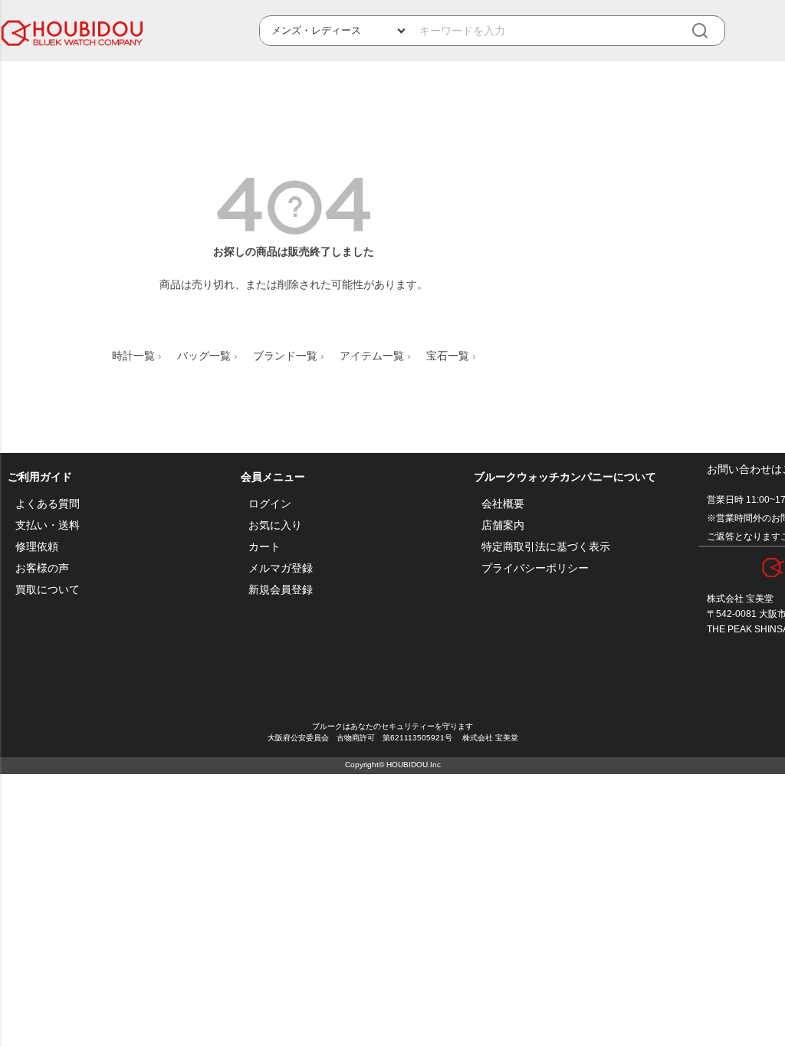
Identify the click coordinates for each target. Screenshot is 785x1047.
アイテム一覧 (372, 356)
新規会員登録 (280, 589)
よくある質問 (47, 503)
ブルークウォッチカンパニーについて (565, 477)
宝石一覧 (447, 356)
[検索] (710, 31)
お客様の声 (42, 568)
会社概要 (502, 503)
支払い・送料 (47, 525)
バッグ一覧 (204, 356)
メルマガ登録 (280, 568)
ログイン (269, 503)
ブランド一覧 (285, 356)
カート (264, 546)
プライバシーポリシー (535, 568)
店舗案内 (502, 525)
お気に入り (275, 525)
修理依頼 (36, 546)
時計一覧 (133, 356)
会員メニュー (273, 477)
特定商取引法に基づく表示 (545, 546)
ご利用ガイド (40, 477)
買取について (47, 589)
